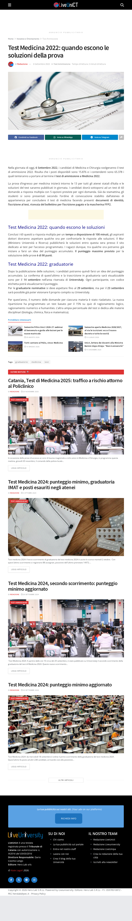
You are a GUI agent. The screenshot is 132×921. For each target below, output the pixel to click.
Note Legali (17, 870)
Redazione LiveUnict (104, 839)
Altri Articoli (66, 780)
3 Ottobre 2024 (29, 493)
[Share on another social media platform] (121, 137)
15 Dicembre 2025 (93, 350)
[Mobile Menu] (9, 5)
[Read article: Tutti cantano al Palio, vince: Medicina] (15, 346)
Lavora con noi (61, 853)
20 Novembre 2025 (31, 391)
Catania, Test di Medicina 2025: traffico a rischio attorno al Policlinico (65, 383)
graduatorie (21, 362)
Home (11, 38)
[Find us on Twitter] (19, 880)
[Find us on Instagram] (34, 880)
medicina (36, 362)
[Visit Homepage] (66, 5)
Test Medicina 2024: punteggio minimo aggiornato (60, 684)
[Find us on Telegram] (27, 880)
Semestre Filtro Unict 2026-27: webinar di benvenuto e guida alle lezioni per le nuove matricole (43, 330)
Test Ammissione (50, 38)
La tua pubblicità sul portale (68, 844)
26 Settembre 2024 (31, 594)
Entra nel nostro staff (64, 849)
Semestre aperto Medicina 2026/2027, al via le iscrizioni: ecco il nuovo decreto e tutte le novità (103, 330)
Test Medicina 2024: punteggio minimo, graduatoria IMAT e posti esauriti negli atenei (61, 485)
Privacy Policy (38, 893)
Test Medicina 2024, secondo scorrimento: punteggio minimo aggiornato (62, 586)
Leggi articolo (20, 468)
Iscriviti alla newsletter (105, 862)
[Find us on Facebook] (11, 880)
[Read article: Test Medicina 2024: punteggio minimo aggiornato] (66, 724)
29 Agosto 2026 (32, 337)
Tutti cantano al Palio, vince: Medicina (43, 342)
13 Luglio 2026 (92, 337)
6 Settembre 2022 (41, 64)
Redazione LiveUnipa (104, 849)
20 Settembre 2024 (31, 690)
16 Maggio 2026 (32, 346)
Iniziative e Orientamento (28, 38)
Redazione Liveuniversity (106, 844)
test (47, 362)
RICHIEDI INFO (68, 818)
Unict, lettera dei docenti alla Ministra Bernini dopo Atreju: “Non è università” (104, 344)
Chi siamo (58, 839)
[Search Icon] (122, 5)
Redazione (22, 64)
